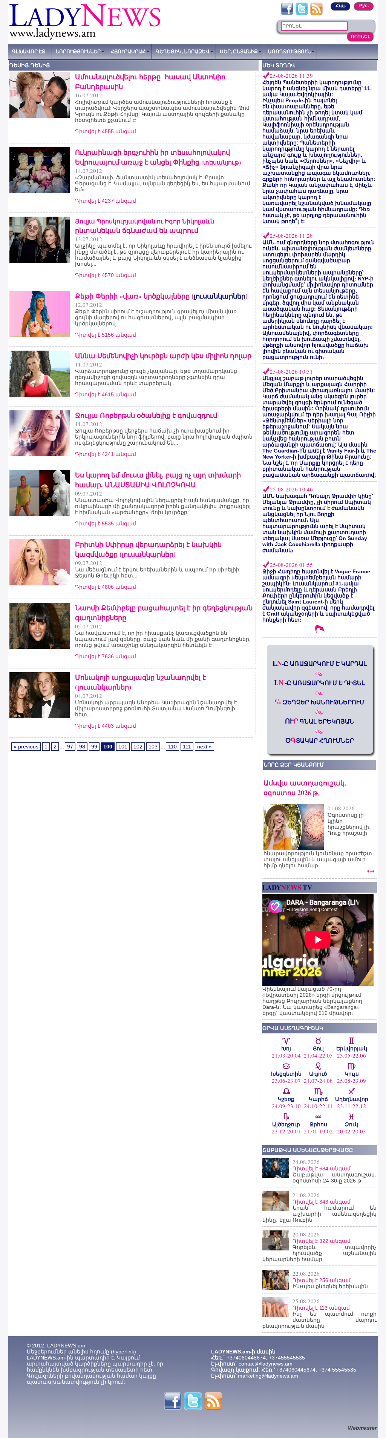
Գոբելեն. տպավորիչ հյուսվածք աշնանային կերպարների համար (319, 1253)
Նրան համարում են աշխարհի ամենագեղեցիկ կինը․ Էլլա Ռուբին (319, 1214)
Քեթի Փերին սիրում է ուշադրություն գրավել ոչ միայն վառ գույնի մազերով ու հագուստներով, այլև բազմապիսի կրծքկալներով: (156, 317)
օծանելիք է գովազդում (146, 415)
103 (153, 747)
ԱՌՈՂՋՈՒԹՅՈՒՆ (289, 51)
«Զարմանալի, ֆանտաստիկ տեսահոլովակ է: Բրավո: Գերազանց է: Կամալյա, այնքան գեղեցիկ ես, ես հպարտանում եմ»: (162, 183)
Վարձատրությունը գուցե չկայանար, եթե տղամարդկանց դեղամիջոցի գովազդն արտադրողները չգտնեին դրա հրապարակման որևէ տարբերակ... (156, 377)
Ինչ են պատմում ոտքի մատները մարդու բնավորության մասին (319, 1320)
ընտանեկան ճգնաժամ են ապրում (144, 226)
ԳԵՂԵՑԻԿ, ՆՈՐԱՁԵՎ (183, 51)
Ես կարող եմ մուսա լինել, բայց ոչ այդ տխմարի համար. (158, 480)
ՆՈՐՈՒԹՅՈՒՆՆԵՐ (78, 51)
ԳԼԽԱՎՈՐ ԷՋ (29, 51)
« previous (26, 747)
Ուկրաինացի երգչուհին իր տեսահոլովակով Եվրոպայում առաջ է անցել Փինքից (158, 157)
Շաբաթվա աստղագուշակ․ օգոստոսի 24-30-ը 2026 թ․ (335, 1178)
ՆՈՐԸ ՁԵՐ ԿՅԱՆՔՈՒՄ (293, 765)
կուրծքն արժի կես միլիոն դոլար (163, 355)
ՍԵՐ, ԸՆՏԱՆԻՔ (239, 51)
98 (82, 747)
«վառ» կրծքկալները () (161, 296)
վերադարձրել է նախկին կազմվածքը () (148, 549)
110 (172, 747)
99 (94, 747)
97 (70, 747)
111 (187, 747)
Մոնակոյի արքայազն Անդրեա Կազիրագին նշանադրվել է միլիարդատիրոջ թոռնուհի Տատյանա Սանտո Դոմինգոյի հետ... (156, 708)
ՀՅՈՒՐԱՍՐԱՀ (128, 51)
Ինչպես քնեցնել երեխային (330, 1286)
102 (137, 747)
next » (204, 747)
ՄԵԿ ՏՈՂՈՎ (278, 65)
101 (122, 747)
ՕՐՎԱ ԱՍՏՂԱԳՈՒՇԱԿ (292, 1028)
